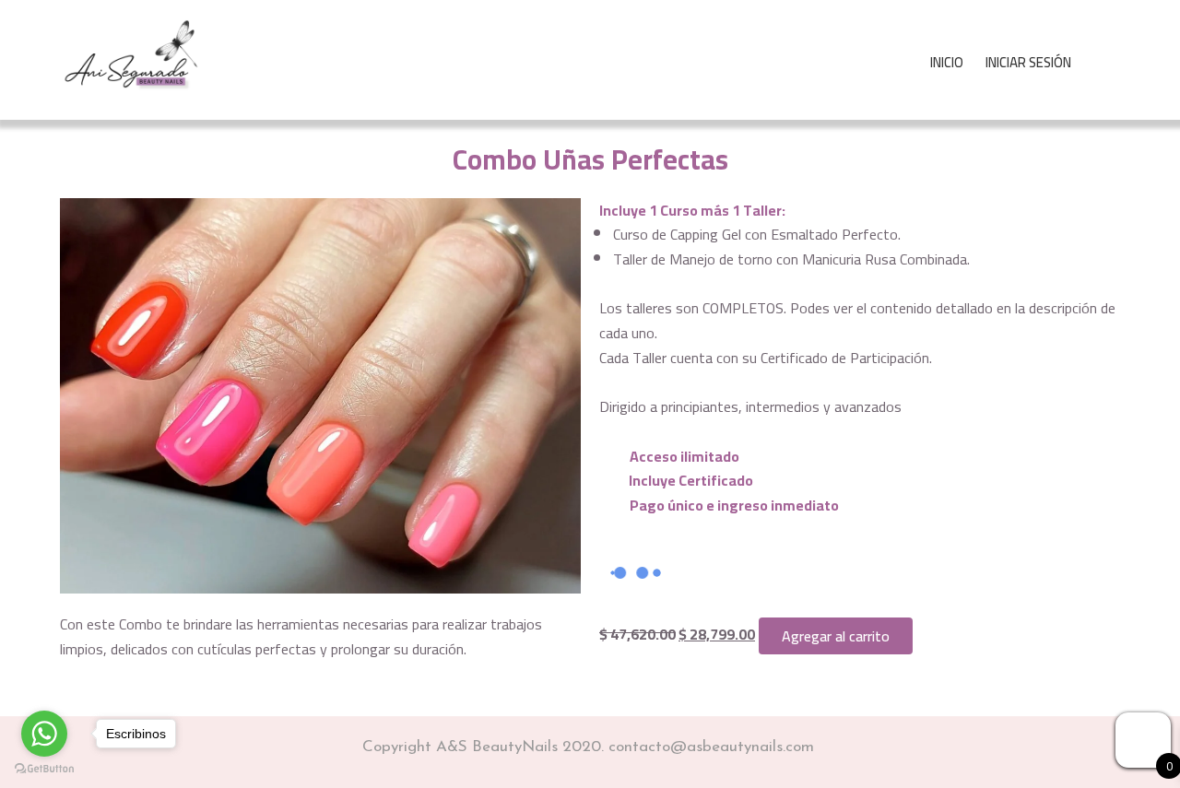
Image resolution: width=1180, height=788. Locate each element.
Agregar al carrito (836, 636)
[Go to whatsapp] (44, 734)
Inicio (946, 62)
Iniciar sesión (1028, 62)
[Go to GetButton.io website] (44, 769)
